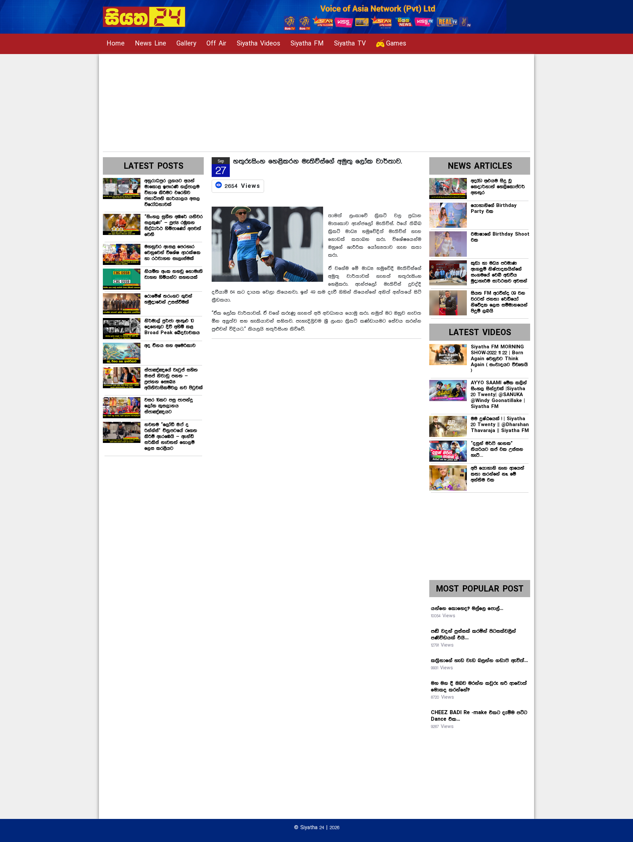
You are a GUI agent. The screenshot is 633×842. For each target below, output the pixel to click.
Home (115, 43)
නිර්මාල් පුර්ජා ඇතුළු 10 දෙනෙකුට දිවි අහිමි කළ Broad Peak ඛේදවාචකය (172, 326)
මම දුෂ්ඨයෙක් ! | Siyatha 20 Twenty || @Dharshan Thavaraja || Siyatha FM (500, 424)
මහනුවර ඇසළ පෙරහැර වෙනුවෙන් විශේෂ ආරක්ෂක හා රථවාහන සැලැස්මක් (172, 252)
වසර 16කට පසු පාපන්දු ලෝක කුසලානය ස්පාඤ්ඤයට (168, 406)
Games (396, 43)
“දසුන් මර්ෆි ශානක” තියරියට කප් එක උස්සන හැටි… (497, 449)
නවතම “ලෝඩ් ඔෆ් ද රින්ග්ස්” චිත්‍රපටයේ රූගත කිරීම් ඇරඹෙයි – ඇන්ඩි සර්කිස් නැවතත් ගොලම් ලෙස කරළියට (170, 436)
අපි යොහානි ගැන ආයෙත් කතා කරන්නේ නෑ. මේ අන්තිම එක (497, 474)
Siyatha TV (350, 43)
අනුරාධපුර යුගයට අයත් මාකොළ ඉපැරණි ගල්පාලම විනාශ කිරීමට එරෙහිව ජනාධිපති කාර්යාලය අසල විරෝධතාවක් (172, 192)
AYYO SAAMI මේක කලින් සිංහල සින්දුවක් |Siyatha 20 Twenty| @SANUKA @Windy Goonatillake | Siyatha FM (499, 394)
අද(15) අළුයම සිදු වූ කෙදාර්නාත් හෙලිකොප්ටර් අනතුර (498, 186)
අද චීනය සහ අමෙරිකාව (170, 345)
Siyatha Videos (258, 43)
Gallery (186, 43)
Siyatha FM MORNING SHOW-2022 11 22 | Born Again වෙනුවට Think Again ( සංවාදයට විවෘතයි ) (499, 358)
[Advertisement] (300, 100)
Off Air (216, 43)
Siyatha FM (307, 43)
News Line (150, 43)
